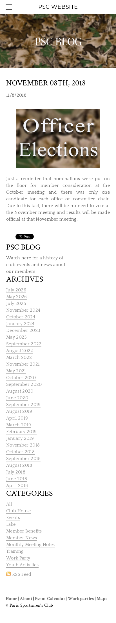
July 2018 (15, 472)
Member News (21, 537)
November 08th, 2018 (46, 83)
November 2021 (23, 364)
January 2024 (20, 323)
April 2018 (17, 485)
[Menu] (10, 7)
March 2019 (18, 424)
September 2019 (23, 404)
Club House (18, 510)
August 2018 (19, 465)
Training (15, 551)
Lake (10, 524)
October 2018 (20, 451)
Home (11, 599)
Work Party (18, 558)
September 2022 (23, 343)
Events (13, 517)
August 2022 (19, 350)
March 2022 (19, 357)
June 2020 (17, 397)
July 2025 (16, 303)
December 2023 (23, 330)
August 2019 (19, 411)
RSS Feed (22, 574)
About (26, 599)
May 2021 (16, 370)
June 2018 (16, 478)
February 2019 (21, 431)
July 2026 (16, 290)
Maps (102, 599)
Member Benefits (24, 531)
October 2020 (21, 377)
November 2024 (23, 310)
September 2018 (23, 458)
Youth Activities (22, 564)
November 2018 (23, 445)
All (9, 504)
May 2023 (16, 337)
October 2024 (20, 317)
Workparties (81, 599)
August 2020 (20, 391)
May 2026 (16, 296)
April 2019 (17, 418)
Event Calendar (50, 599)
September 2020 (24, 384)
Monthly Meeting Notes (30, 544)
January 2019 (20, 438)
